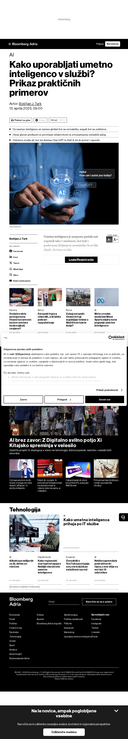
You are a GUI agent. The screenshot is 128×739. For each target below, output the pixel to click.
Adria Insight (15, 654)
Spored (40, 619)
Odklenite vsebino (64, 732)
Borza (41, 310)
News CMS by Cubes (64, 679)
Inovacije (70, 557)
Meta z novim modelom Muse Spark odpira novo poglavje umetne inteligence (105, 319)
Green (12, 641)
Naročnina (112, 44)
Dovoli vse (104, 399)
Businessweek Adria (19, 658)
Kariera (13, 310)
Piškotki (68, 623)
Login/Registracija (81, 259)
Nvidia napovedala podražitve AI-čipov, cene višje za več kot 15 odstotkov (106, 566)
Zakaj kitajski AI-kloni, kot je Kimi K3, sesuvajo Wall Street (77, 483)
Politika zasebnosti (73, 619)
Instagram (96, 623)
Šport (12, 645)
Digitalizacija (44, 557)
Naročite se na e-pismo (99, 602)
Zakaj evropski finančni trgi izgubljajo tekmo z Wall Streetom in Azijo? (77, 319)
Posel (12, 619)
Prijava (99, 43)
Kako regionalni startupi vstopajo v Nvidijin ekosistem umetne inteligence (49, 566)
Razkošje (14, 632)
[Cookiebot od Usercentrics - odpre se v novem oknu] (110, 337)
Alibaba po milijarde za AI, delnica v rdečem (21, 563)
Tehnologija (25, 509)
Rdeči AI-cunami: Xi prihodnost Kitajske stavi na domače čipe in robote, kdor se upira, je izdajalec (49, 485)
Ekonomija (14, 615)
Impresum (69, 628)
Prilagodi (62, 399)
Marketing (69, 632)
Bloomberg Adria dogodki (49, 623)
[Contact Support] (123, 517)
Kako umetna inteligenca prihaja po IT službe (87, 522)
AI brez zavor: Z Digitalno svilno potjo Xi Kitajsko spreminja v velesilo (55, 442)
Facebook (96, 619)
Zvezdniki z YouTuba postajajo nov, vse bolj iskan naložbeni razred (78, 565)
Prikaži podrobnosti (107, 390)
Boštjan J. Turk (30, 104)
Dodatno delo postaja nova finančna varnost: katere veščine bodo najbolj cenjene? (20, 321)
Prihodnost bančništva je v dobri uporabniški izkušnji (106, 483)
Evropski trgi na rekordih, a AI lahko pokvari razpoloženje (49, 318)
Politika (13, 623)
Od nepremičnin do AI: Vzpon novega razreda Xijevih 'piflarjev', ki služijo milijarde (20, 484)
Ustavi (42, 120)
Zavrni (23, 399)
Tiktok (94, 636)
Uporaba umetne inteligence (77, 636)
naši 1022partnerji (20, 354)
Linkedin (95, 632)
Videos (40, 615)
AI (95, 310)
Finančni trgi (15, 628)
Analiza (13, 649)
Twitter (95, 628)
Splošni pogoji (71, 615)
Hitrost (54, 120)
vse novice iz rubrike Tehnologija (24, 587)
